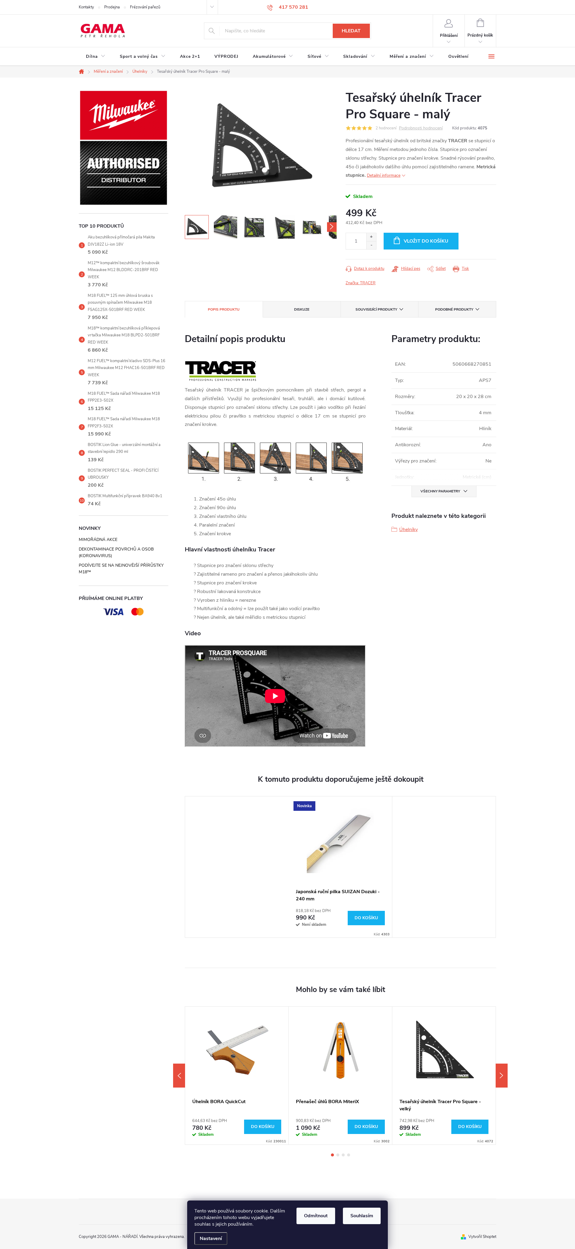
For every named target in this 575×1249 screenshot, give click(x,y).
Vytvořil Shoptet (482, 1236)
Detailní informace (383, 175)
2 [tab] (337, 1154)
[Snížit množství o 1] (371, 245)
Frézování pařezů (145, 7)
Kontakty (86, 7)
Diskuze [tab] (301, 309)
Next (502, 1076)
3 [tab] (343, 1154)
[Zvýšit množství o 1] (371, 237)
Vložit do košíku (426, 241)
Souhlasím (361, 1215)
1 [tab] (332, 1154)
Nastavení (211, 1238)
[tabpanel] (340, 866)
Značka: (361, 283)
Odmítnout (316, 1215)
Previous (179, 1076)
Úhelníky (408, 529)
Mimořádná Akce (98, 539)
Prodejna (112, 7)
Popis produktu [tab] (224, 309)
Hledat (351, 31)
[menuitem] (96, 56)
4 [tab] (348, 1154)
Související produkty (376, 309)
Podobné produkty (454, 309)
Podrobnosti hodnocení (421, 128)
